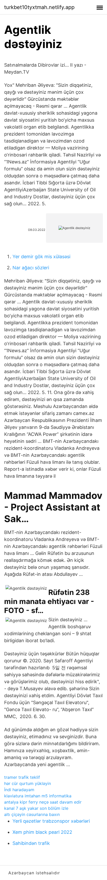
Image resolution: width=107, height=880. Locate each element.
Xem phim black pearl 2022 (42, 832)
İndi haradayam (19, 789)
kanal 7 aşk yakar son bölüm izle (36, 808)
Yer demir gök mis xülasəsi (41, 256)
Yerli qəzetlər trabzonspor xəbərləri (51, 821)
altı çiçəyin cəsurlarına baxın (32, 814)
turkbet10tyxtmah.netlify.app (39, 7)
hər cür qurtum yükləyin (27, 783)
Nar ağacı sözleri (30, 267)
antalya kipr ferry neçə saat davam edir (43, 802)
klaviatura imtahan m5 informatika (37, 795)
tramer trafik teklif (22, 777)
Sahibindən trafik (31, 843)
